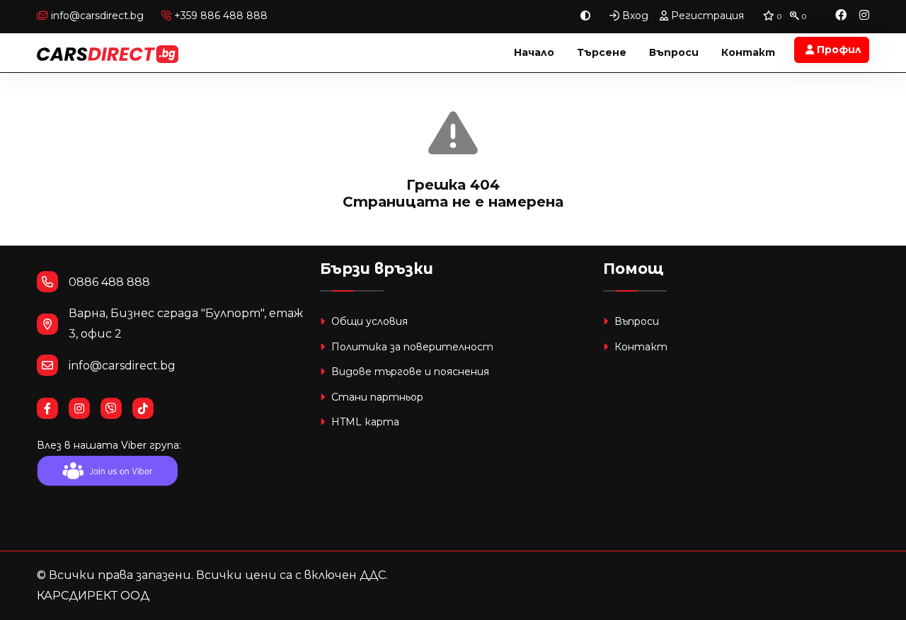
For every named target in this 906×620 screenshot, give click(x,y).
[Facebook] (841, 16)
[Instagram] (864, 16)
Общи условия (368, 321)
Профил (837, 49)
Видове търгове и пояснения (408, 371)
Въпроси (674, 52)
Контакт (748, 52)
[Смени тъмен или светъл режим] (585, 16)
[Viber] (116, 409)
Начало (534, 52)
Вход (633, 15)
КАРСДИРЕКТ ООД (93, 595)
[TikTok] (148, 409)
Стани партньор (375, 397)
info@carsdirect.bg (97, 15)
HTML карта (363, 421)
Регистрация (706, 15)
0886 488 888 (109, 282)
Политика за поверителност (410, 346)
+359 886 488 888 (219, 15)
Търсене (601, 52)
